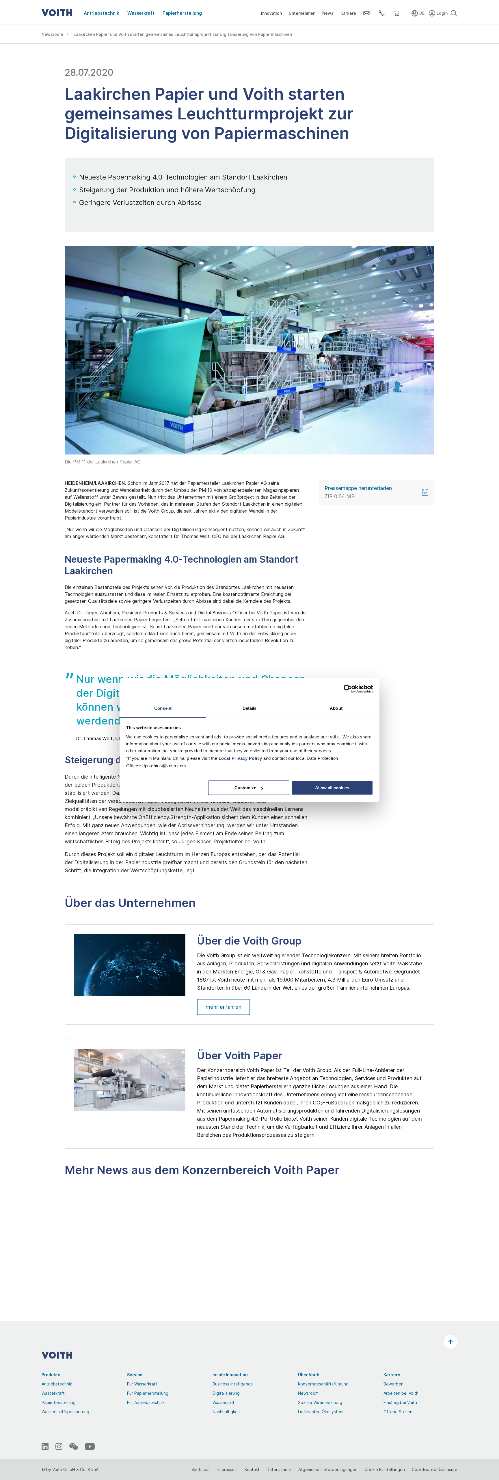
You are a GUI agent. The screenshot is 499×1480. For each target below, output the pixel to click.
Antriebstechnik (101, 13)
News (328, 13)
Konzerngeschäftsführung (323, 1383)
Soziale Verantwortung (320, 1402)
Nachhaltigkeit (226, 1411)
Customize (245, 787)
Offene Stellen (397, 1411)
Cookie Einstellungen (384, 1469)
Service (134, 1374)
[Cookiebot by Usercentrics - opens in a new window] (348, 688)
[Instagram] (58, 1446)
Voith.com (201, 1469)
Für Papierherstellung (147, 1393)
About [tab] (336, 708)
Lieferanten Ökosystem (320, 1411)
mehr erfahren (223, 1007)
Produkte (51, 1374)
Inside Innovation (230, 1374)
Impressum (227, 1469)
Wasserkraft (140, 13)
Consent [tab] (163, 708)
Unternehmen (302, 13)
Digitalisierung (226, 1393)
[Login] (439, 12)
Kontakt (252, 1469)
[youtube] (90, 1446)
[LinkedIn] (45, 1446)
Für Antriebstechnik (146, 1402)
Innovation (271, 13)
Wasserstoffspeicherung (65, 1411)
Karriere (348, 13)
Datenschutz (279, 1469)
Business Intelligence (233, 1383)
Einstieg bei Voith (400, 1402)
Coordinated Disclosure (434, 1469)
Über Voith (308, 1374)
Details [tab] (250, 708)
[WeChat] (73, 1446)
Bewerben (393, 1383)
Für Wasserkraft (142, 1383)
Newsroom (308, 1393)
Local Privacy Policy (240, 758)
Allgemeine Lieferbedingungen (328, 1469)
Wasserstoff (224, 1402)
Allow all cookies (332, 787)
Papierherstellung (182, 13)
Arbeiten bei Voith (400, 1393)
